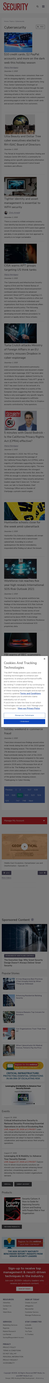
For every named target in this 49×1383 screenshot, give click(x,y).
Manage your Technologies (24, 715)
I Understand (24, 721)
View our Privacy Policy (29, 708)
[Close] (44, 658)
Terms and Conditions (30, 693)
